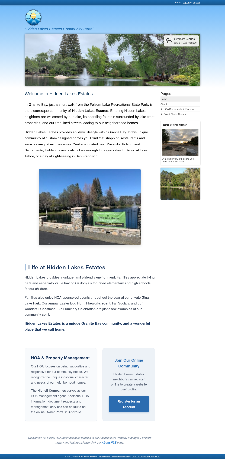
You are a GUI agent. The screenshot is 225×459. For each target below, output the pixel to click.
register (196, 2)
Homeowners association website (114, 456)
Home (163, 99)
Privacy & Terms (152, 456)
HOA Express (138, 456)
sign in (186, 2)
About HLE (166, 104)
